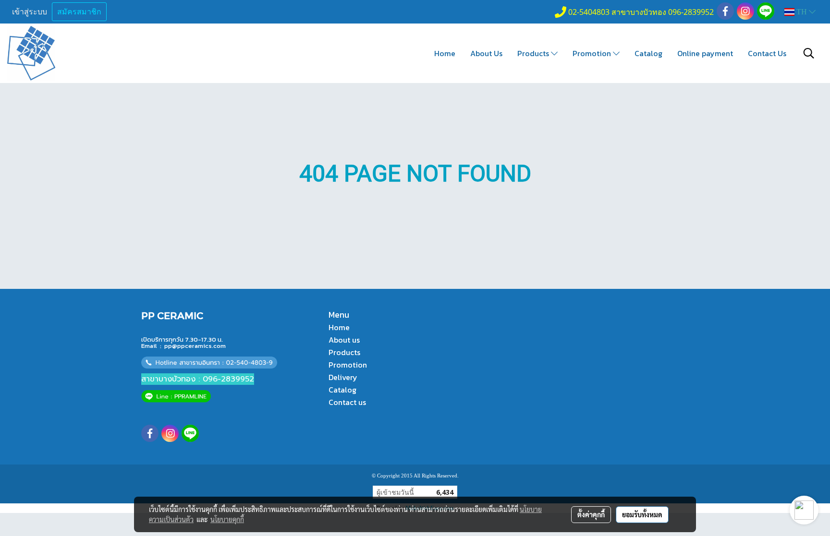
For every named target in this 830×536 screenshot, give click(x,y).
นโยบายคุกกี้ (227, 519)
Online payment (705, 53)
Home (444, 53)
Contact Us (767, 53)
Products (534, 53)
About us (344, 339)
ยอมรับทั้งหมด (642, 514)
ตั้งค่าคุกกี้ (591, 514)
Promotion (593, 53)
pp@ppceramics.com (195, 345)
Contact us (347, 402)
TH (801, 12)
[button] (808, 53)
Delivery (343, 377)
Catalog (648, 53)
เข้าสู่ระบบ (29, 11)
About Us (486, 53)
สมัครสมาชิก (79, 11)
